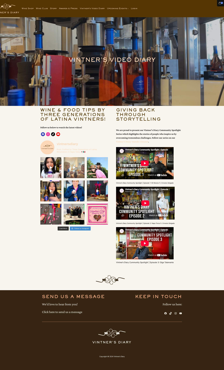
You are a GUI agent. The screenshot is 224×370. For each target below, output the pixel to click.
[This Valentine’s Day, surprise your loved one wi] (97, 214)
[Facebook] (43, 134)
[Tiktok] (53, 134)
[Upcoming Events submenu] (128, 8)
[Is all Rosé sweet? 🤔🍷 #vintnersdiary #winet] (50, 190)
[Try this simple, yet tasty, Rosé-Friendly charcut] (97, 190)
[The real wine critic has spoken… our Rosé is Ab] (74, 190)
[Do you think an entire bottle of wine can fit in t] (50, 167)
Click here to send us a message (62, 312)
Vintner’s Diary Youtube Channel (132, 141)
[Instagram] (48, 134)
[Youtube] (58, 134)
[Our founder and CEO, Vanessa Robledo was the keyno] (74, 214)
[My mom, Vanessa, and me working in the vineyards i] (97, 167)
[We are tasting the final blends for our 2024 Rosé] (74, 167)
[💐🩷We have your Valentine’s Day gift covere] (50, 214)
